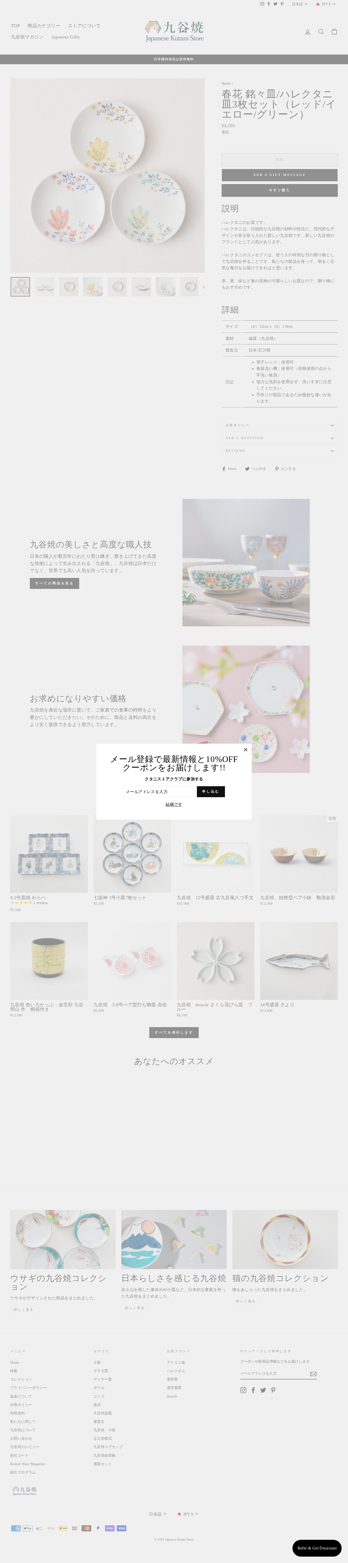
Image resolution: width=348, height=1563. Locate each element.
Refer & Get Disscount (317, 1548)
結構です (174, 804)
